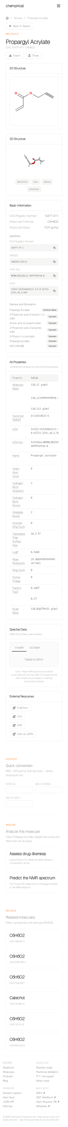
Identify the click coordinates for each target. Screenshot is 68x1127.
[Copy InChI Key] (54, 276)
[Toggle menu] (58, 5)
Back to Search (21, 26)
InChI (15, 429)
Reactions (8, 1067)
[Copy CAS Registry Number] (54, 248)
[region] (34, 328)
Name (16, 455)
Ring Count (19, 570)
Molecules (8, 1072)
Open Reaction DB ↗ (47, 1101)
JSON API (8, 1101)
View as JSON (25, 734)
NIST (19, 725)
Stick (35, 181)
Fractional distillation (47, 1072)
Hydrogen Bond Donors (18, 501)
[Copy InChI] (54, 291)
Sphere (47, 181)
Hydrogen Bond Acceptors (18, 486)
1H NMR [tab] (19, 647)
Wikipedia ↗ (43, 1106)
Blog (5, 1080)
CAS (19, 716)
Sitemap (7, 1106)
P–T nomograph (45, 1076)
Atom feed (8, 1097)
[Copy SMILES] (54, 262)
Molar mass (42, 1080)
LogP (15, 552)
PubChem (22, 707)
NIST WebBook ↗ (46, 1097)
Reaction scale (44, 1067)
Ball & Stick (22, 181)
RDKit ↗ (40, 1093)
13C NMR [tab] (34, 647)
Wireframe (34, 189)
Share (35, 55)
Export (16, 55)
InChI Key (18, 442)
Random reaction (12, 1093)
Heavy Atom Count (16, 472)
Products (8, 1076)
